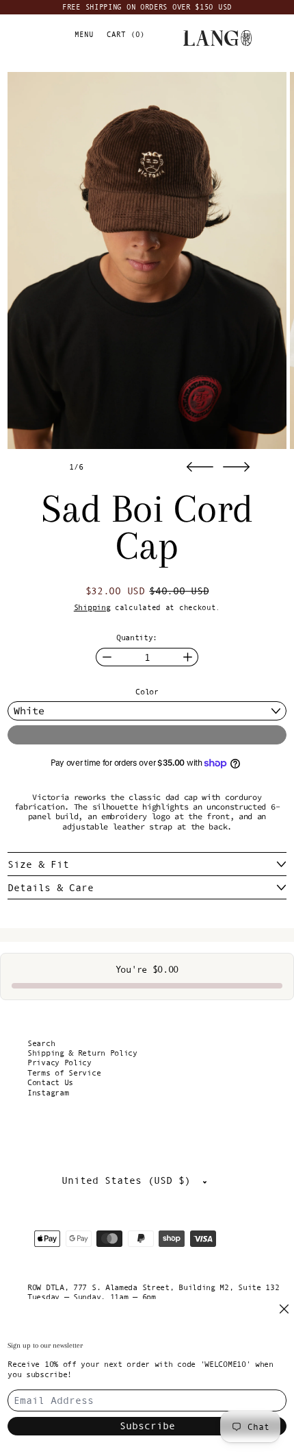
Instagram (47, 1092)
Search (41, 1043)
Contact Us (50, 1082)
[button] (147, 260)
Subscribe (147, 1425)
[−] (106, 657)
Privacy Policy (59, 1062)
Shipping (92, 607)
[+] (187, 657)
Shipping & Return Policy (82, 1053)
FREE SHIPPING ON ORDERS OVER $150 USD (147, 7)
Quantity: (136, 637)
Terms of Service (64, 1073)
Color (147, 691)
